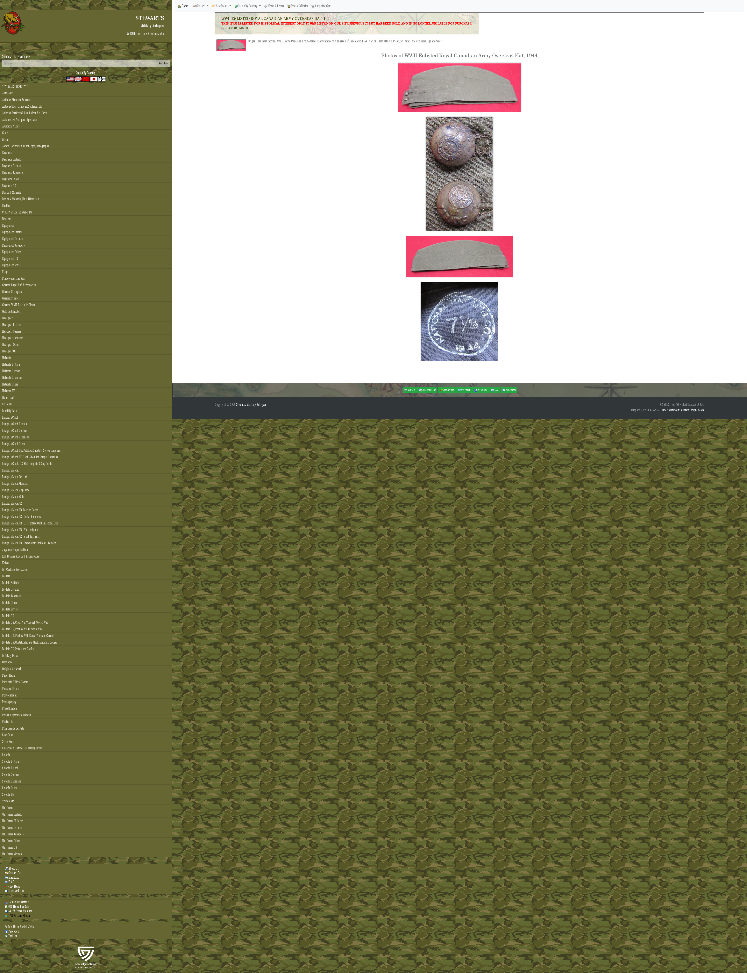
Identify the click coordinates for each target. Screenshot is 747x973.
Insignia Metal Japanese (15, 490)
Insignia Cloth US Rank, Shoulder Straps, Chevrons (30, 457)
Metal (5, 139)
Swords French (10, 768)
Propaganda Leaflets (13, 728)
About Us (13, 868)
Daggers (6, 219)
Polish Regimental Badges (16, 715)
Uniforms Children (12, 821)
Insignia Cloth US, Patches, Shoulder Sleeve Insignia (31, 450)
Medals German (10, 589)
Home (184, 6)
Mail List (13, 877)
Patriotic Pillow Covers (15, 682)
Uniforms (7, 807)
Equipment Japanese (13, 245)
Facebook (13, 931)
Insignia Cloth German (14, 430)
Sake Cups (7, 735)
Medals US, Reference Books (18, 649)
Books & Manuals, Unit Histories (20, 199)
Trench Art (8, 801)
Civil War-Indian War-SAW (17, 212)
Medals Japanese (11, 596)
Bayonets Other (10, 179)
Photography (9, 702)
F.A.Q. (11, 882)
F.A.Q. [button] (496, 389)
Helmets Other (10, 384)
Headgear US (9, 351)
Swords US (8, 794)
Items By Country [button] (248, 6)
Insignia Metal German (15, 483)
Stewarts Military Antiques (251, 404)
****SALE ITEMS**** (15, 86)
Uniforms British (12, 814)
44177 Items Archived (20, 911)
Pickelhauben (9, 708)
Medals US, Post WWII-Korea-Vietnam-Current (28, 635)
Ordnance (7, 662)
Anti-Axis (7, 93)
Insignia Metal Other (13, 496)
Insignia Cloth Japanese (15, 437)
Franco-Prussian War (13, 278)
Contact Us (14, 873)
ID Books (7, 404)
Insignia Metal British (14, 477)
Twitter (12, 935)
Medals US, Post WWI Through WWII (23, 629)
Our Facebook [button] (482, 389)
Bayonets (7, 152)
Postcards (7, 721)
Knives (6, 563)
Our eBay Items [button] (448, 389)
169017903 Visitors (19, 902)
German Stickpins (12, 291)
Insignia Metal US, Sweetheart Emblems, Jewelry (29, 543)
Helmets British (11, 364)
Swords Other (9, 788)
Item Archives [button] (510, 389)
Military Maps (10, 655)
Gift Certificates (11, 311)
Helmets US (8, 391)
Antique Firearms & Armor (16, 99)
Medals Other (9, 602)
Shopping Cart (323, 6)
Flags (5, 272)
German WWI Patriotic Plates (18, 305)
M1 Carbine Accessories (15, 569)
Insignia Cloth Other (13, 444)
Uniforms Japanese (13, 834)
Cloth (5, 133)
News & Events (275, 6)
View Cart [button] (411, 389)
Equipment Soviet (12, 265)
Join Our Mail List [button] (429, 389)
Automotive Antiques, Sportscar (19, 119)
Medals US (8, 616)
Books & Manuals (11, 192)
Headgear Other (10, 344)
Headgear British (11, 324)
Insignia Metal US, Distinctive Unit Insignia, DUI (30, 523)
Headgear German (11, 331)
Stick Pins (8, 741)
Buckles (6, 205)
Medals (6, 576)
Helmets (6, 358)
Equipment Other (11, 252)
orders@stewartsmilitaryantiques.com (683, 410)
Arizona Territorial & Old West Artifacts (24, 113)
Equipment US (10, 258)
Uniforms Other (11, 841)
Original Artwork (11, 669)
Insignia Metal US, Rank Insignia (20, 536)
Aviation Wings (11, 126)
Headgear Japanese (12, 338)
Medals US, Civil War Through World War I (26, 622)
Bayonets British (11, 159)
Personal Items (10, 688)
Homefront (8, 397)
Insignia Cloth (10, 417)
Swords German (10, 774)
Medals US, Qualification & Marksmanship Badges (29, 642)
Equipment (8, 225)
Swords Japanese (11, 781)
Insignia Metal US (12, 503)
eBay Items (14, 886)
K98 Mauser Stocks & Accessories (20, 556)
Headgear (7, 318)
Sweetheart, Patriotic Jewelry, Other (22, 748)
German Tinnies (11, 298)
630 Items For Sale (18, 906)
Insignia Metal (10, 470)
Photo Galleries (299, 6)
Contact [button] (200, 6)
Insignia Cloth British (14, 424)
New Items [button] (221, 6)
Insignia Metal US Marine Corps (20, 510)
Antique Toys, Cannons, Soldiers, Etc (22, 106)
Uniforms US (9, 847)
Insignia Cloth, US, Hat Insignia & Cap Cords (27, 463)
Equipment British (12, 232)
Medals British (10, 582)
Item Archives (16, 891)
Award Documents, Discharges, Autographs (25, 146)
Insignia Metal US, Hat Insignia (20, 530)
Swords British (10, 761)
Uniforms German (12, 827)
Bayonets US (9, 186)
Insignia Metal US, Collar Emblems (21, 516)
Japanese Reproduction (15, 549)
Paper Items (8, 675)
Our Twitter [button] (465, 389)
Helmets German (11, 371)
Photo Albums (10, 695)
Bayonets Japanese (12, 172)
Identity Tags (9, 410)
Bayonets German (11, 166)
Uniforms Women (12, 854)
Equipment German (12, 238)
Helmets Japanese (12, 377)
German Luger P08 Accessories (19, 285)
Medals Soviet (10, 609)
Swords (6, 755)
